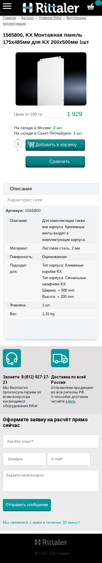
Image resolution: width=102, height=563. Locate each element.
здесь (70, 401)
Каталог (27, 18)
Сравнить (59, 161)
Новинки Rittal (50, 18)
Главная (9, 18)
